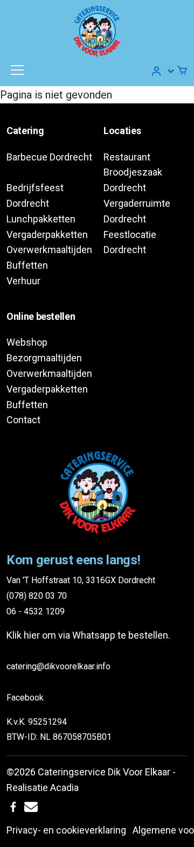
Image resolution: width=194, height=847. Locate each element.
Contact (23, 419)
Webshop (26, 342)
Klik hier (23, 635)
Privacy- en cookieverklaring (66, 830)
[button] (163, 71)
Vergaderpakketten (47, 234)
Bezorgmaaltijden (44, 357)
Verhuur (23, 280)
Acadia (64, 787)
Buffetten (27, 265)
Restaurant (126, 157)
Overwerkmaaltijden (49, 249)
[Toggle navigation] (17, 70)
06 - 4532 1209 (35, 611)
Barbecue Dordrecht (49, 157)
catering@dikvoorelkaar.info (58, 666)
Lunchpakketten (40, 219)
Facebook (25, 697)
